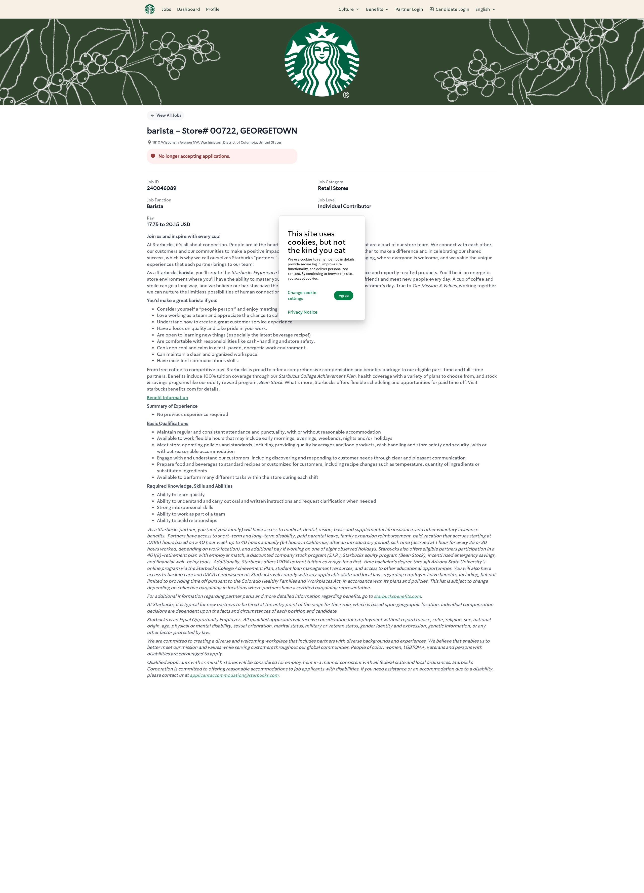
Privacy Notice (302, 312)
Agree (344, 295)
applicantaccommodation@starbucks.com (234, 675)
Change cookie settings (302, 295)
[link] (150, 9)
